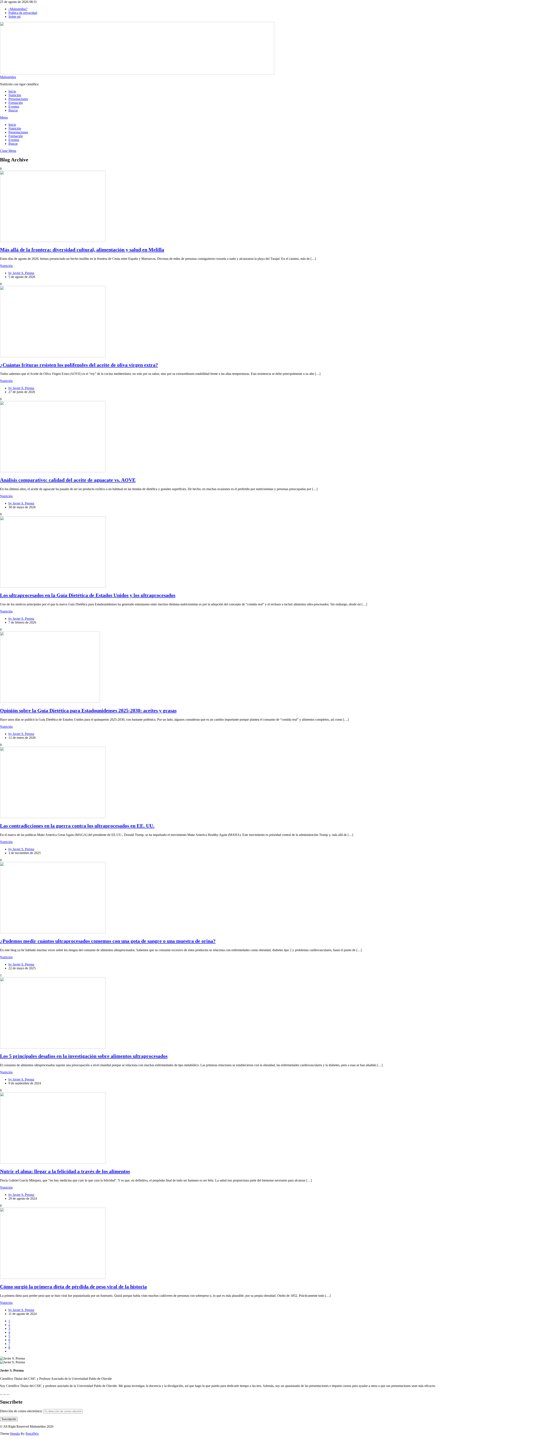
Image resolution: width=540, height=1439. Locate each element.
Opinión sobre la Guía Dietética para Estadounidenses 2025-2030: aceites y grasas (88, 710)
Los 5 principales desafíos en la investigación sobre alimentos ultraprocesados (83, 1056)
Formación (15, 103)
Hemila (15, 1433)
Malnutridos (8, 77)
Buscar (13, 110)
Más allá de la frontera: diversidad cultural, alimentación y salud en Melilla (82, 249)
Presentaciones (18, 99)
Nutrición (14, 95)
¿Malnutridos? (17, 9)
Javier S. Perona (23, 273)
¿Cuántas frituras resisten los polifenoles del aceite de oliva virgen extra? (79, 365)
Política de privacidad (22, 13)
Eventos (13, 106)
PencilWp (32, 1433)
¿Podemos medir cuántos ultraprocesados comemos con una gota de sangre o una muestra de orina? (108, 941)
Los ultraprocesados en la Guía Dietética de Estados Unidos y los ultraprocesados (87, 595)
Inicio (12, 91)
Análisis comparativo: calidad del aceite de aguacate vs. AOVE (68, 480)
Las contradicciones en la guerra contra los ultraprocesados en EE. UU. (77, 826)
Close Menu (8, 151)
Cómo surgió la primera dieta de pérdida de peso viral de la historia (73, 1286)
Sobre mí (14, 16)
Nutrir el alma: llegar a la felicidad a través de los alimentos (65, 1171)
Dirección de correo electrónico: (21, 1411)
